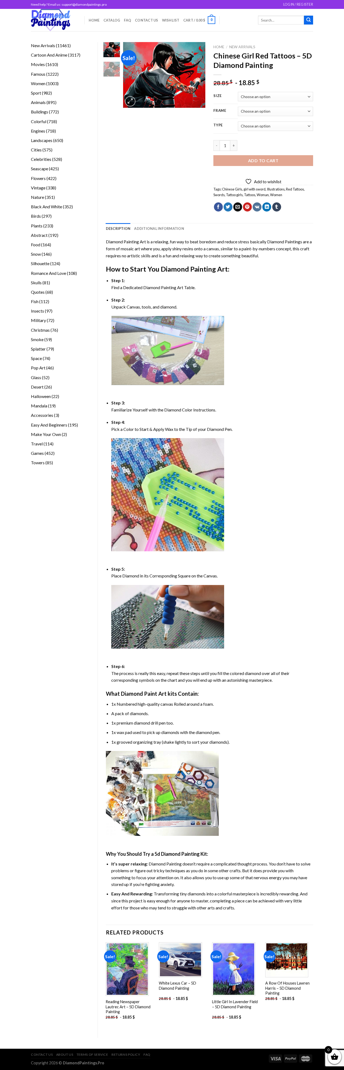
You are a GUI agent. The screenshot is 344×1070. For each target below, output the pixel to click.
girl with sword (254, 189)
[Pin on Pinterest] (247, 207)
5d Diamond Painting (177, 854)
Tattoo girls (234, 195)
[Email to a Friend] (237, 207)
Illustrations (276, 189)
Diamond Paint (139, 693)
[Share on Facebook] (218, 207)
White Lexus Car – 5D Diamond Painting (177, 986)
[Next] (197, 75)
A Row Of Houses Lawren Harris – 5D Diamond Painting (287, 988)
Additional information (159, 228)
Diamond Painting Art (126, 241)
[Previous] (132, 75)
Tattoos (249, 195)
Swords (219, 195)
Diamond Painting (188, 269)
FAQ (127, 20)
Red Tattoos (295, 189)
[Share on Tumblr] (276, 207)
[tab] (118, 228)
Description (118, 228)
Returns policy (126, 1054)
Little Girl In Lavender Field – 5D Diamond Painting (235, 1004)
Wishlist (171, 20)
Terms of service (92, 1054)
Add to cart (263, 160)
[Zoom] (130, 101)
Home (94, 20)
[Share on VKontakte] (257, 207)
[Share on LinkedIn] (266, 207)
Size (217, 96)
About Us (64, 1054)
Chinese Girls (232, 189)
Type (218, 125)
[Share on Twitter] (228, 207)
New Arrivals (242, 47)
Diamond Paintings (284, 241)
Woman (263, 195)
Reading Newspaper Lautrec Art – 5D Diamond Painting (128, 1006)
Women (276, 195)
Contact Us (146, 20)
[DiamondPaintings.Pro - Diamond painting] (53, 20)
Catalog (111, 20)
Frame (219, 111)
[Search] (308, 20)
